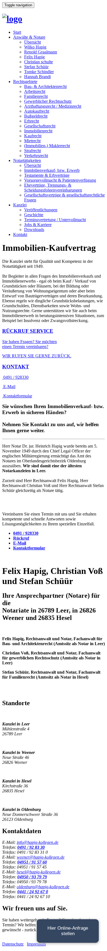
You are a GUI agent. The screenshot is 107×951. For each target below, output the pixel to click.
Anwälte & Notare (29, 37)
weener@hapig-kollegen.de (40, 857)
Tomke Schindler (39, 71)
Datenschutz (13, 944)
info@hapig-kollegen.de (37, 842)
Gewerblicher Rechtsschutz (48, 101)
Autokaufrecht (36, 111)
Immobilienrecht (38, 131)
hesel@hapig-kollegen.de (39, 872)
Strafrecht (32, 150)
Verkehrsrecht (36, 155)
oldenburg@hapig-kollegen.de (43, 886)
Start (17, 32)
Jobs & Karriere (38, 224)
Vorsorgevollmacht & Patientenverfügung (60, 180)
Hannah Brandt (37, 76)
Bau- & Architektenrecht (45, 86)
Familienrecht (36, 96)
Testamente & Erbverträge (46, 175)
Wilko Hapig (35, 47)
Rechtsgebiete (25, 81)
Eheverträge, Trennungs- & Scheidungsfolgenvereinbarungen (53, 187)
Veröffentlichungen (40, 209)
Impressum (36, 944)
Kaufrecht (32, 135)
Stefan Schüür (36, 66)
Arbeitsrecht (34, 91)
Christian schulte (38, 61)
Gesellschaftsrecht (39, 126)
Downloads (34, 229)
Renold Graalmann (40, 52)
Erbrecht (31, 121)
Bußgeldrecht (35, 116)
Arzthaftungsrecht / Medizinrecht (52, 106)
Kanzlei (20, 205)
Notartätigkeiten (27, 160)
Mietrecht (32, 140)
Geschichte (33, 214)
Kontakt (20, 234)
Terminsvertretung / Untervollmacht (55, 219)
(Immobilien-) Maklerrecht (47, 145)
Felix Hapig (34, 57)
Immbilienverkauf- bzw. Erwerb (52, 170)
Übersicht (32, 42)
